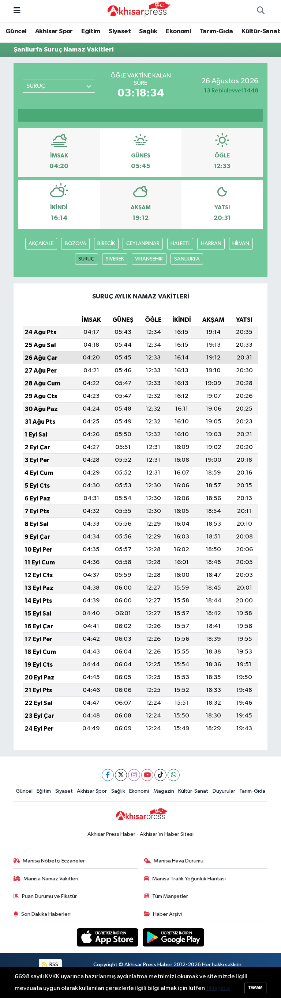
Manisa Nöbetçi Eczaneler (54, 861)
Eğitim (90, 31)
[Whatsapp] (174, 775)
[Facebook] (108, 775)
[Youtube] (147, 775)
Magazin (163, 791)
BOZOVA (75, 243)
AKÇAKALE (41, 243)
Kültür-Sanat (260, 31)
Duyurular (224, 791)
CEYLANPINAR (143, 243)
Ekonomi (178, 31)
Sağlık (148, 31)
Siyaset (120, 31)
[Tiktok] (160, 775)
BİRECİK (106, 243)
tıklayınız (218, 988)
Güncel (15, 31)
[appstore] (108, 937)
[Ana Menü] (17, 11)
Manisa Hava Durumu (178, 861)
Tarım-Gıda (216, 31)
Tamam (255, 988)
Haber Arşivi (167, 914)
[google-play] (173, 937)
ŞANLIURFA (187, 259)
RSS (53, 964)
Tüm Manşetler (170, 896)
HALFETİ (180, 243)
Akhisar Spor (54, 31)
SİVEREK (115, 259)
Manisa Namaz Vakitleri (50, 878)
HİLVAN (240, 243)
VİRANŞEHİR (149, 259)
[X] (121, 775)
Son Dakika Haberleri (46, 914)
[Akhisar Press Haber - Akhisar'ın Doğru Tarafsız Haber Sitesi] (137, 11)
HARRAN (211, 243)
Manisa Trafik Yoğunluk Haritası (189, 878)
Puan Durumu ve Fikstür (49, 896)
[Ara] (260, 11)
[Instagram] (134, 775)
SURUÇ (86, 259)
